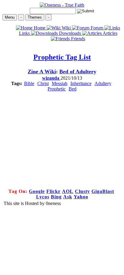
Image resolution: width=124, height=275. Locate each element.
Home (40, 27)
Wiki (66, 27)
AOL (67, 191)
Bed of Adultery (77, 72)
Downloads (70, 33)
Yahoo (81, 196)
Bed (72, 88)
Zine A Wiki (42, 72)
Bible (29, 83)
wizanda (51, 78)
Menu (9, 17)
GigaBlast (102, 191)
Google (37, 191)
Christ (43, 83)
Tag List (62, 57)
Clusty (82, 191)
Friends (77, 38)
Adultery (103, 83)
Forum (96, 27)
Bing (56, 196)
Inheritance (80, 83)
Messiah (59, 83)
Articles (109, 33)
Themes (35, 17)
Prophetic (57, 88)
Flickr (53, 191)
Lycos (42, 196)
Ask (67, 196)
